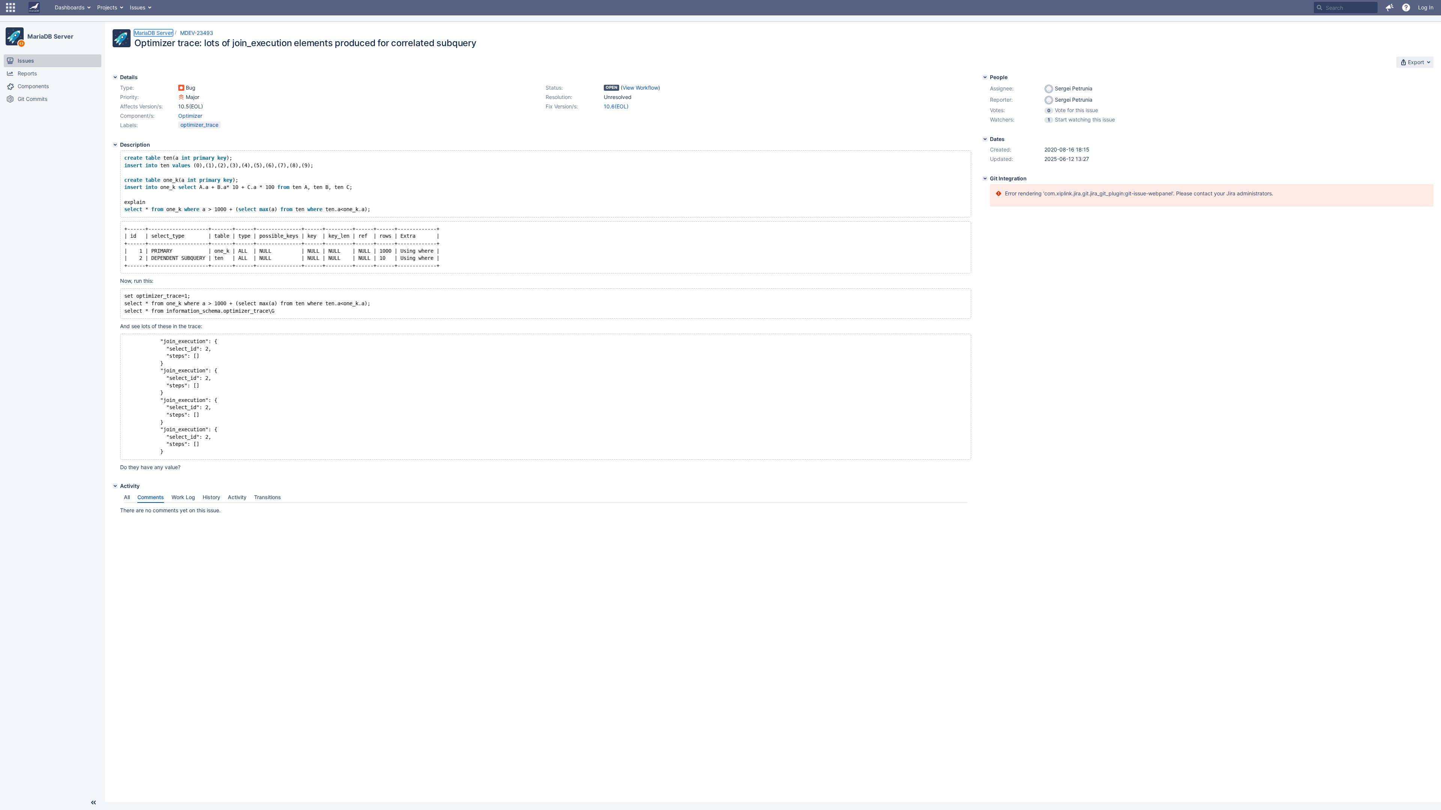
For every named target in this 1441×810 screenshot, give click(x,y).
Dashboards (69, 7)
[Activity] (115, 486)
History (211, 497)
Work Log (183, 497)
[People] (985, 77)
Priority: (129, 97)
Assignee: (1002, 88)
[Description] (115, 144)
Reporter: (1001, 99)
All (127, 497)
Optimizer (190, 115)
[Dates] (985, 139)
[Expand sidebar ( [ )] (93, 802)
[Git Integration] (985, 178)
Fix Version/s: (562, 106)
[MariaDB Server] (15, 36)
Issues (137, 7)
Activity (237, 497)
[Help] (1406, 7)
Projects (107, 7)
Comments (150, 497)
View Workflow (640, 87)
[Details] (115, 77)
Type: (127, 87)
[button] (10, 7)
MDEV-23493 (196, 33)
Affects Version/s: (141, 106)
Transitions (267, 497)
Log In (1425, 7)
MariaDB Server (50, 36)
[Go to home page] (34, 7)
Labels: (129, 125)
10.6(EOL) (616, 106)
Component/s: (137, 115)
